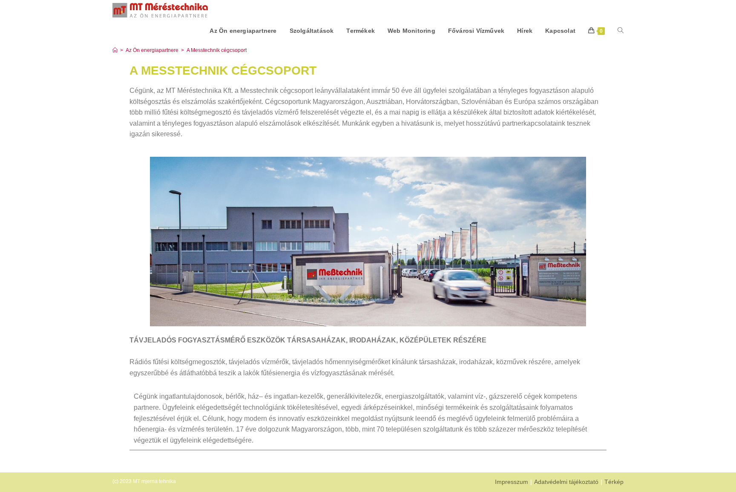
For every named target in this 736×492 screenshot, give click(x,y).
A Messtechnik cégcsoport (217, 50)
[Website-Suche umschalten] (620, 30)
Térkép (614, 481)
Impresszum (511, 481)
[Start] (115, 50)
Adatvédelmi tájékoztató (566, 481)
